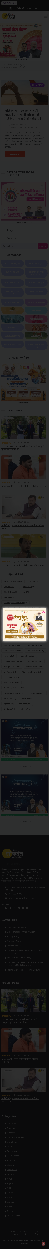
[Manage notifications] (43, 1244)
